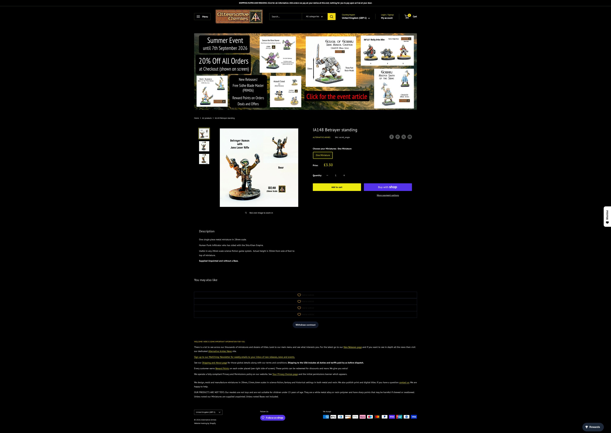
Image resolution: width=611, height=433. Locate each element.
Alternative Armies (321, 137)
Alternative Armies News (220, 351)
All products (207, 118)
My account (387, 17)
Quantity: (317, 175)
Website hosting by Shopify (205, 423)
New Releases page (353, 347)
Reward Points (222, 368)
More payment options (388, 195)
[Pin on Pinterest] (397, 137)
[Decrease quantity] (327, 175)
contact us (404, 382)
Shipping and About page (214, 362)
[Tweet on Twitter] (403, 137)
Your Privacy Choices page (285, 374)
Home (196, 118)
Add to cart (336, 187)
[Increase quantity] (344, 175)
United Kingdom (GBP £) (205, 412)
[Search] (332, 16)
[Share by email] (409, 137)
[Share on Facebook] (391, 137)
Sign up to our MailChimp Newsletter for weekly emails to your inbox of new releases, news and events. (244, 357)
